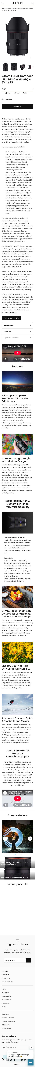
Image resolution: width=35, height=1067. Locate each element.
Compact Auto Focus (16, 8)
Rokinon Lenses (6, 1000)
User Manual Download (12, 318)
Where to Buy (6, 1025)
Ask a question (7, 99)
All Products (5, 993)
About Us (5, 971)
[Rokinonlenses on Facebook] (22, 1059)
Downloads (5, 1014)
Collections (8, 8)
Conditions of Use (7, 982)
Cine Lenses (5, 1003)
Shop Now (17, 106)
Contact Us (5, 975)
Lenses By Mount (7, 996)
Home (3, 8)
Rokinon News (6, 1028)
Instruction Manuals (8, 1018)
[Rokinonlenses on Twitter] (25, 1059)
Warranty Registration (8, 1021)
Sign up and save (9, 1036)
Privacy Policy (6, 978)
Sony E (4, 89)
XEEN (4, 1007)
